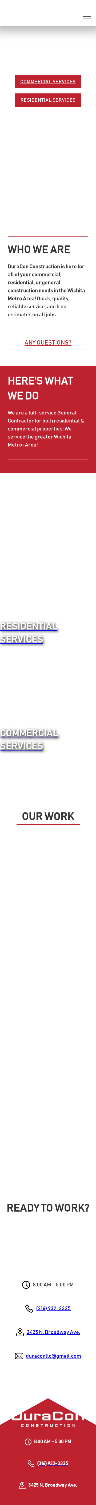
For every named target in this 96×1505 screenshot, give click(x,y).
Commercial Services (48, 82)
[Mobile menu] (87, 18)
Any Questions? (48, 343)
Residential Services (48, 100)
